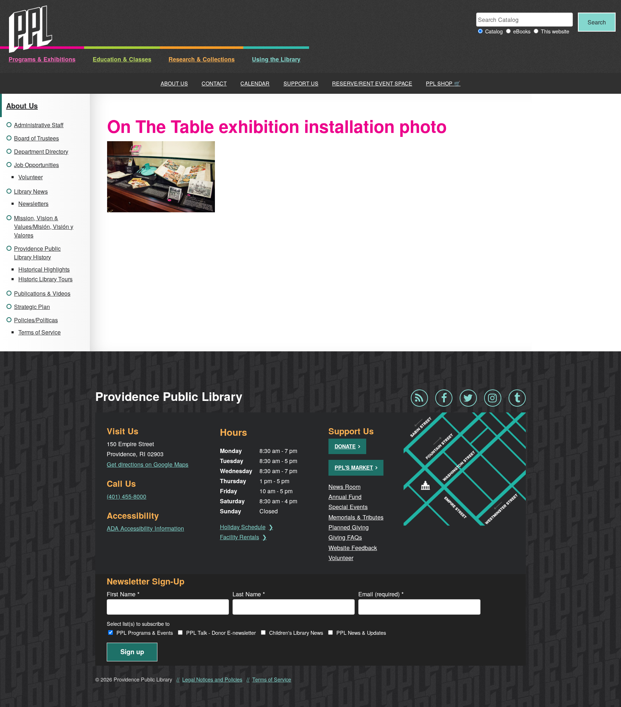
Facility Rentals (239, 537)
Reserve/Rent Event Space (372, 83)
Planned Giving (348, 527)
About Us (174, 83)
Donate (345, 446)
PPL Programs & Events (144, 632)
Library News (31, 191)
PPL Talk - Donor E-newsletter (221, 632)
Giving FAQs (345, 537)
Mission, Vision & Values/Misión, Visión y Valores (43, 226)
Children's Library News (296, 632)
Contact (214, 83)
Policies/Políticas (36, 320)
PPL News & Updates (361, 632)
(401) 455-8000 (126, 496)
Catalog (494, 31)
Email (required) (381, 594)
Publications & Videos (42, 293)
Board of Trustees (36, 138)
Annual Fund (345, 496)
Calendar (255, 83)
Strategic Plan (32, 306)
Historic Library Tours (45, 279)
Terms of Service (39, 332)
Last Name (249, 594)
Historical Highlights (44, 269)
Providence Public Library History (37, 252)
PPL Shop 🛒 (443, 83)
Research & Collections (202, 59)
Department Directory (41, 151)
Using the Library (276, 59)
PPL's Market (354, 467)
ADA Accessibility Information (145, 528)
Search (597, 22)
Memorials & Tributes (355, 517)
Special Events (348, 506)
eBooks (521, 31)
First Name (123, 594)
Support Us (301, 83)
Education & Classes (122, 59)
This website (555, 31)
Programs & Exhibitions (42, 59)
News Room (344, 486)
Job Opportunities (36, 165)
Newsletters (33, 203)
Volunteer (30, 177)
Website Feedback (352, 547)
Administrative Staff (39, 125)
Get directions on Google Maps (147, 464)
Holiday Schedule (243, 527)
